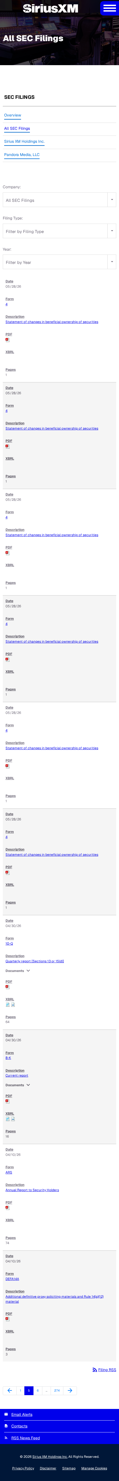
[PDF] (8, 339)
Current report (17, 1075)
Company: (12, 186)
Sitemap (69, 1468)
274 (57, 1390)
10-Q (9, 943)
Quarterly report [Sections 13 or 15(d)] (35, 961)
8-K (8, 1058)
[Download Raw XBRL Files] (13, 1004)
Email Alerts (21, 1414)
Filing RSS (104, 1369)
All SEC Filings (17, 128)
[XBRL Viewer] (8, 1004)
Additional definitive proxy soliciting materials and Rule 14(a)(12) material (55, 1299)
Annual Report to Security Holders (32, 1190)
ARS (9, 1172)
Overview (12, 115)
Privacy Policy (23, 1468)
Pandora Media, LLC (22, 154)
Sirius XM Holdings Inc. (24, 141)
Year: (7, 249)
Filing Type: (13, 218)
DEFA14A (12, 1279)
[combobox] (59, 199)
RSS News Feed (25, 1437)
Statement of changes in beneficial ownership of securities (52, 322)
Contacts (19, 1426)
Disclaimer (48, 1468)
